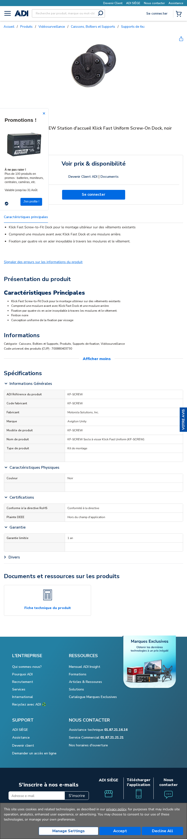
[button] (183, 419)
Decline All (162, 831)
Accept (120, 831)
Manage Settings (68, 831)
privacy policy (116, 809)
